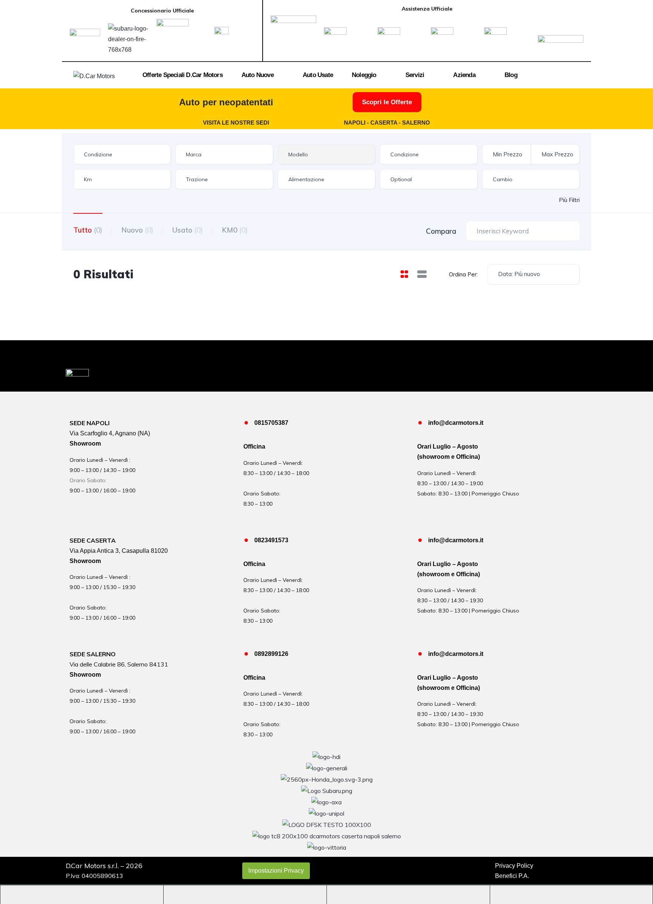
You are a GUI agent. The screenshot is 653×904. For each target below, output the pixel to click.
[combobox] (122, 154)
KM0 (235, 229)
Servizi (414, 75)
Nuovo (137, 229)
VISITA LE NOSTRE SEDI (236, 122)
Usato (187, 229)
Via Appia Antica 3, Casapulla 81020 (119, 551)
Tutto (87, 229)
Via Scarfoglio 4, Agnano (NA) (110, 433)
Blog (510, 75)
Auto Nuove (257, 75)
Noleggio (364, 75)
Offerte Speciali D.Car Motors (182, 75)
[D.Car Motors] (94, 76)
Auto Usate (318, 75)
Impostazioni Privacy (276, 870)
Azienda (464, 75)
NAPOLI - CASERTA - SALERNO (387, 122)
